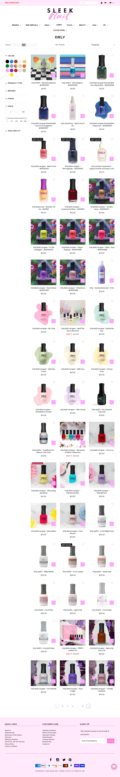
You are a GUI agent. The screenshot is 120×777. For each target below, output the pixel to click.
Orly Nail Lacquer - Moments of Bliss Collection (72, 451)
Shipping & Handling (49, 730)
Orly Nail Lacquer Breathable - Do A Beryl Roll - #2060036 (101, 84)
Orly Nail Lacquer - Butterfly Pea (102, 329)
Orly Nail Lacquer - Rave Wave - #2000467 (43, 289)
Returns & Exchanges (49, 733)
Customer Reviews (48, 739)
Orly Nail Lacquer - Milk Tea (72, 369)
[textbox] (10, 112)
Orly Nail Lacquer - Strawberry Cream (44, 411)
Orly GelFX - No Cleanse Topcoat (102, 411)
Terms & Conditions (11, 746)
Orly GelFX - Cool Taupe (72, 572)
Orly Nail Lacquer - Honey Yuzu (101, 370)
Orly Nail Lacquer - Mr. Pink (43, 328)
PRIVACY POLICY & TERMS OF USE (72, 771)
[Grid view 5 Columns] (28, 44)
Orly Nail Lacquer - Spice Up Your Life (102, 649)
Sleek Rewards (47, 737)
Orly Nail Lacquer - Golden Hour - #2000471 (101, 208)
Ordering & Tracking (48, 735)
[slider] (7, 118)
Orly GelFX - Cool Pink (43, 610)
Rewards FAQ (46, 742)
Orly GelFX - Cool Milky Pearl (102, 531)
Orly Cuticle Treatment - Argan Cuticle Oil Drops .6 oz (101, 167)
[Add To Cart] (53, 75)
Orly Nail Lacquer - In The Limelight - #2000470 (43, 248)
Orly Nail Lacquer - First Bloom (73, 532)
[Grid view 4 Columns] (24, 44)
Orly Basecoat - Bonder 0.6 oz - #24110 (43, 208)
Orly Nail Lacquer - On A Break (43, 689)
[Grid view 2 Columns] (16, 44)
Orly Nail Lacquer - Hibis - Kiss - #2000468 (101, 248)
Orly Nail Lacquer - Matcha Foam (43, 370)
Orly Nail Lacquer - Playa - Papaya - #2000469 (73, 248)
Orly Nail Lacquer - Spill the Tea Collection (72, 329)
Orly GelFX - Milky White (44, 572)
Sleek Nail (54, 771)
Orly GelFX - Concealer (102, 610)
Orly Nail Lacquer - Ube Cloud (72, 410)
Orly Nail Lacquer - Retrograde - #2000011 (73, 167)
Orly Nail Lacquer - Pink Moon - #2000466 (72, 289)
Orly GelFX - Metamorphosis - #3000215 (43, 84)
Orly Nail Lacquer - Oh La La (101, 450)
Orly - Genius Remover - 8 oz (102, 288)
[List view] (13, 44)
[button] (114, 766)
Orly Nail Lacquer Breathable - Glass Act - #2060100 (101, 124)
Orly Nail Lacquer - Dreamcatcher (73, 492)
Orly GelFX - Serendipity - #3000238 (73, 84)
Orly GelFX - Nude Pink (101, 572)
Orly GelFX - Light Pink (72, 610)
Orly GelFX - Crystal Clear (44, 648)
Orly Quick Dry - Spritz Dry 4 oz (72, 124)
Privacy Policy (9, 744)
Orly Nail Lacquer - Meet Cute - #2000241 (43, 167)
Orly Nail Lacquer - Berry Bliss (43, 531)
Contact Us (45, 744)
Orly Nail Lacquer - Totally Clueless (102, 690)
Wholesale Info (9, 733)
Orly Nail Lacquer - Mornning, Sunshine (43, 492)
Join (110, 740)
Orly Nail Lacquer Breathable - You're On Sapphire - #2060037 (43, 125)
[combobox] (89, 3)
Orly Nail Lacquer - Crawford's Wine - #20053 (72, 208)
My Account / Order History (13, 735)
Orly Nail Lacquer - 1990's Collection (72, 649)
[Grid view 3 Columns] (19, 44)
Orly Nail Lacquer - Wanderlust (102, 492)
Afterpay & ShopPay (11, 739)
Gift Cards (8, 737)
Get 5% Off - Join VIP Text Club (14, 742)
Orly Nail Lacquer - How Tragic (73, 690)
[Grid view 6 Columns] (34, 44)
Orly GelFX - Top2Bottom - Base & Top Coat (43, 451)
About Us (8, 730)
